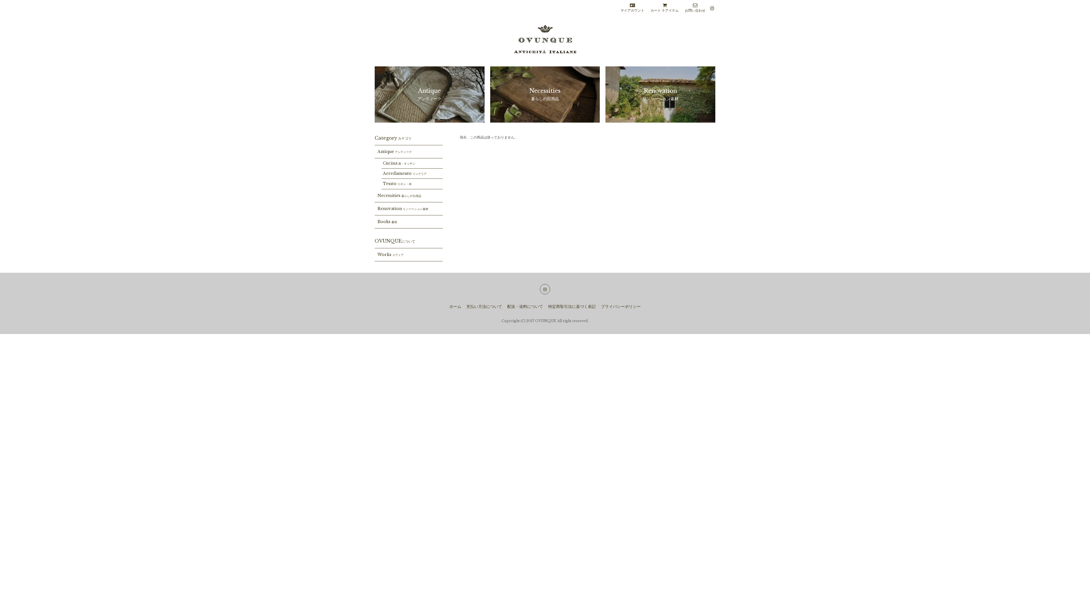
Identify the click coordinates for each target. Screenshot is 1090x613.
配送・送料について (525, 307)
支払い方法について (484, 307)
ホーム (455, 307)
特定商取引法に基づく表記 (572, 307)
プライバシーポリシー (621, 307)
